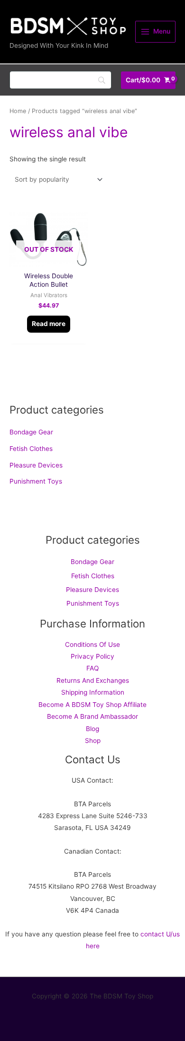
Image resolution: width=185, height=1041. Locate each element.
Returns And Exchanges (92, 680)
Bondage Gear (31, 432)
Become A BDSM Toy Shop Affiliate (92, 704)
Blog (92, 728)
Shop (93, 740)
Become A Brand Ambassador (92, 716)
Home (17, 111)
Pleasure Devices (36, 465)
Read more (48, 323)
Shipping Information (92, 692)
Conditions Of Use (92, 644)
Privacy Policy (92, 656)
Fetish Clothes (31, 448)
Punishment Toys (35, 481)
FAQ (92, 668)
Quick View (48, 259)
